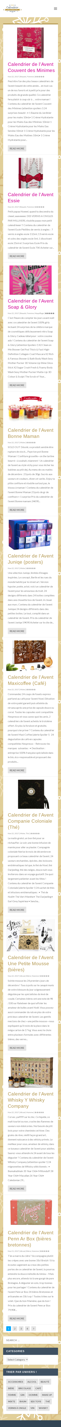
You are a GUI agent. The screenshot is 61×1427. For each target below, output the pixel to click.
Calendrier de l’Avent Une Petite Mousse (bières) (30, 963)
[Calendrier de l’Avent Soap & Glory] (30, 280)
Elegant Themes (25, 1424)
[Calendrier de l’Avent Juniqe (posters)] (30, 534)
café (38, 1388)
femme (12, 1395)
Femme (30, 76)
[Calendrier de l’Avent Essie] (30, 173)
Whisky (43, 1408)
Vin (32, 1408)
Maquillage (39, 313)
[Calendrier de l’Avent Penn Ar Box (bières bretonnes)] (30, 1212)
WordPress (49, 1424)
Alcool (22, 976)
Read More (17, 148)
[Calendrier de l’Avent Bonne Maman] (30, 409)
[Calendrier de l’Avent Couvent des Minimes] (30, 43)
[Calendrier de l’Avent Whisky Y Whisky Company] (30, 1072)
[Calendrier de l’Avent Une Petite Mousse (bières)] (30, 935)
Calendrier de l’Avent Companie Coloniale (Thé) (30, 821)
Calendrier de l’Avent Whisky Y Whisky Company (30, 1100)
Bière (28, 976)
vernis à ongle (17, 1408)
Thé (27, 833)
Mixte (22, 442)
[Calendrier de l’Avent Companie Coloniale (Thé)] (30, 794)
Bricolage (24, 1388)
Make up (47, 1395)
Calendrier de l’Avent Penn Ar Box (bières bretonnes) (30, 1238)
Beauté (23, 76)
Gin (22, 1395)
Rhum (23, 1401)
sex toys (36, 1401)
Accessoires (15, 1381)
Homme (35, 976)
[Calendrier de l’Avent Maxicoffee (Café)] (30, 655)
